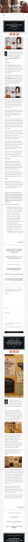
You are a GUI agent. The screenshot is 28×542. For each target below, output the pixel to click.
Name (6, 307)
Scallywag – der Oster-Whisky (14, 521)
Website (6, 317)
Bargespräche (12, 338)
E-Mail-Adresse (8, 312)
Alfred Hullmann (17, 28)
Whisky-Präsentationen (16, 535)
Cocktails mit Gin (14, 517)
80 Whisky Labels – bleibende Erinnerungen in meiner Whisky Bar (14, 251)
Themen (14, 23)
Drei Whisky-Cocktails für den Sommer (14, 274)
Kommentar (7, 293)
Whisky (17, 338)
